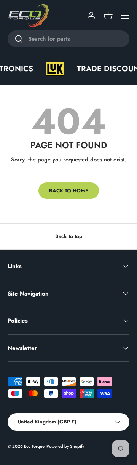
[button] (108, 15)
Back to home (68, 190)
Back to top (68, 236)
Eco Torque (34, 446)
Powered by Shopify (65, 446)
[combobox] (68, 38)
